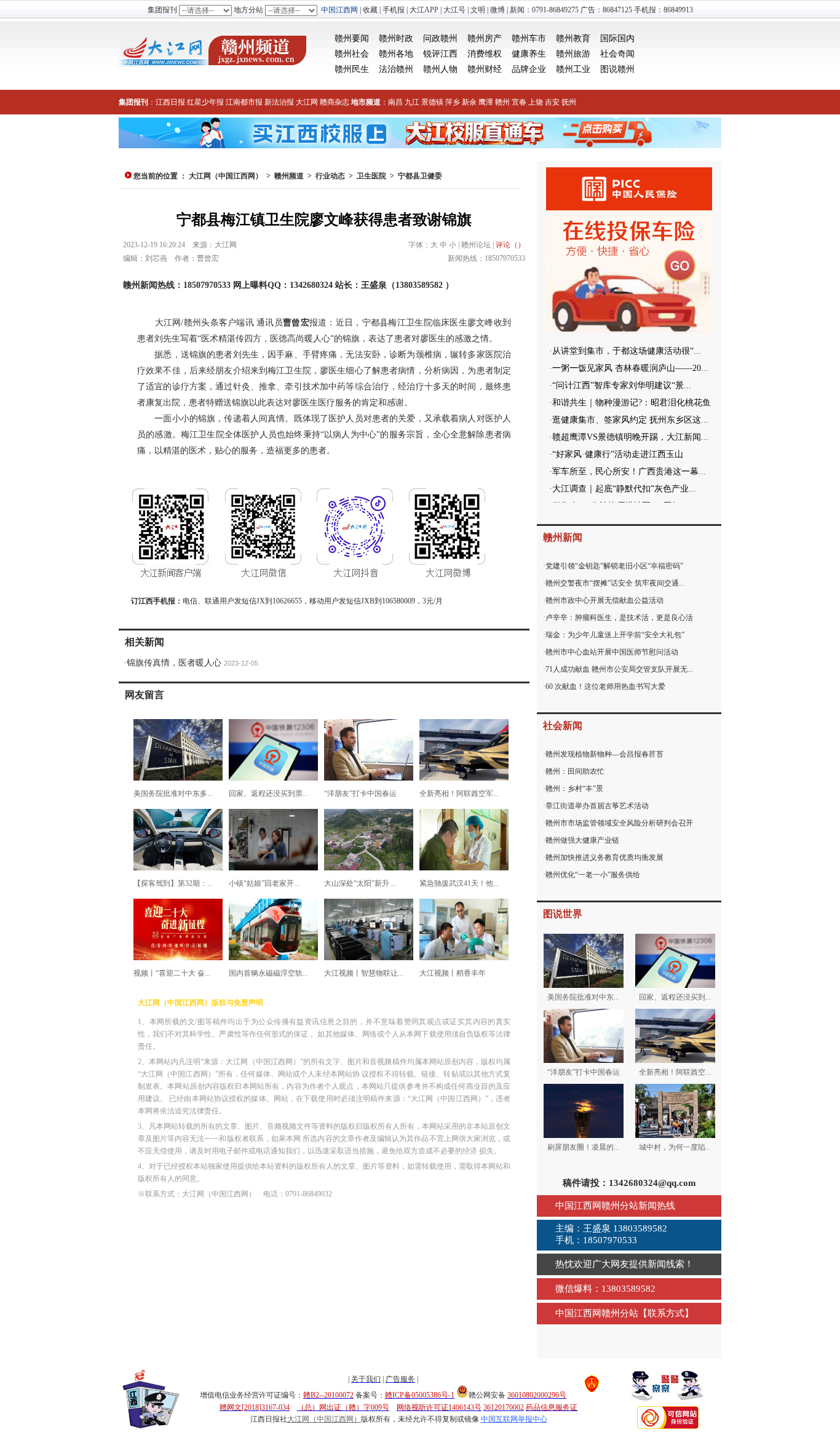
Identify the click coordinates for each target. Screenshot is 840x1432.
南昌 (395, 102)
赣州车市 (529, 38)
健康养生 (529, 53)
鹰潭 (485, 102)
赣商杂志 (334, 102)
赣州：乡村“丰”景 (574, 788)
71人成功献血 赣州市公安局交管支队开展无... (619, 669)
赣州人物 (440, 69)
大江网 (307, 102)
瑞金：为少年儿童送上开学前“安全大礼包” (614, 634)
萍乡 (452, 102)
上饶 (535, 102)
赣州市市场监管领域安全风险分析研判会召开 (619, 823)
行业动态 (330, 176)
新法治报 (279, 102)
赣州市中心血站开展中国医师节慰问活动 (611, 652)
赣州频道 (289, 176)
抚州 (568, 102)
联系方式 (666, 1313)
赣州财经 (484, 69)
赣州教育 (573, 38)
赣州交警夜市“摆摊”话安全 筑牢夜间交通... (614, 583)
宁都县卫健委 (420, 176)
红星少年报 (205, 102)
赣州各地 (396, 53)
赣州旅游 (573, 53)
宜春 (519, 102)
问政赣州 (440, 38)
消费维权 (484, 53)
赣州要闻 (352, 38)
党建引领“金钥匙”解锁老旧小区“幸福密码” (614, 566)
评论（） (510, 245)
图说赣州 (617, 69)
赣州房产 (484, 38)
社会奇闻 (617, 53)
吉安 (552, 102)
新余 (469, 102)
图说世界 (562, 914)
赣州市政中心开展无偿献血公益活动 (604, 600)
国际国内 (617, 38)
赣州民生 (352, 69)
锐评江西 (440, 53)
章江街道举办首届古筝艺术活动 (597, 806)
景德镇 (432, 102)
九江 (412, 102)
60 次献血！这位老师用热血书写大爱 (605, 686)
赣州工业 (573, 69)
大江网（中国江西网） (226, 176)
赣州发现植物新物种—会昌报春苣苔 (604, 754)
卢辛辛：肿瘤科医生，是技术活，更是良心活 (619, 617)
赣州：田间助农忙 (574, 771)
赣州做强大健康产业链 (582, 840)
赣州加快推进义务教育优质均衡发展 (604, 857)
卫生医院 (371, 176)
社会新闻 (562, 725)
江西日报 (170, 102)
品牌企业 (529, 69)
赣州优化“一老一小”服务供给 (592, 874)
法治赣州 (396, 69)
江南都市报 (244, 102)
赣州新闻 (562, 537)
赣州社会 (352, 53)
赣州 (502, 102)
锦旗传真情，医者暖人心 (174, 662)
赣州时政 (396, 38)
